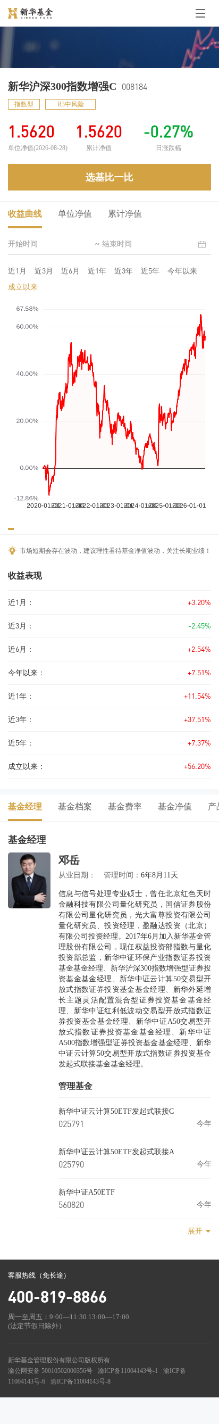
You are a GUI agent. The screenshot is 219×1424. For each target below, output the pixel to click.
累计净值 (125, 213)
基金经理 (25, 806)
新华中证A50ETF (86, 1192)
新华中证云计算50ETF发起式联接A (116, 1152)
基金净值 (175, 806)
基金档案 (75, 806)
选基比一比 (109, 177)
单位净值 (75, 213)
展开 (195, 1231)
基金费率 (125, 806)
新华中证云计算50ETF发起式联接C (116, 1111)
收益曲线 (25, 213)
